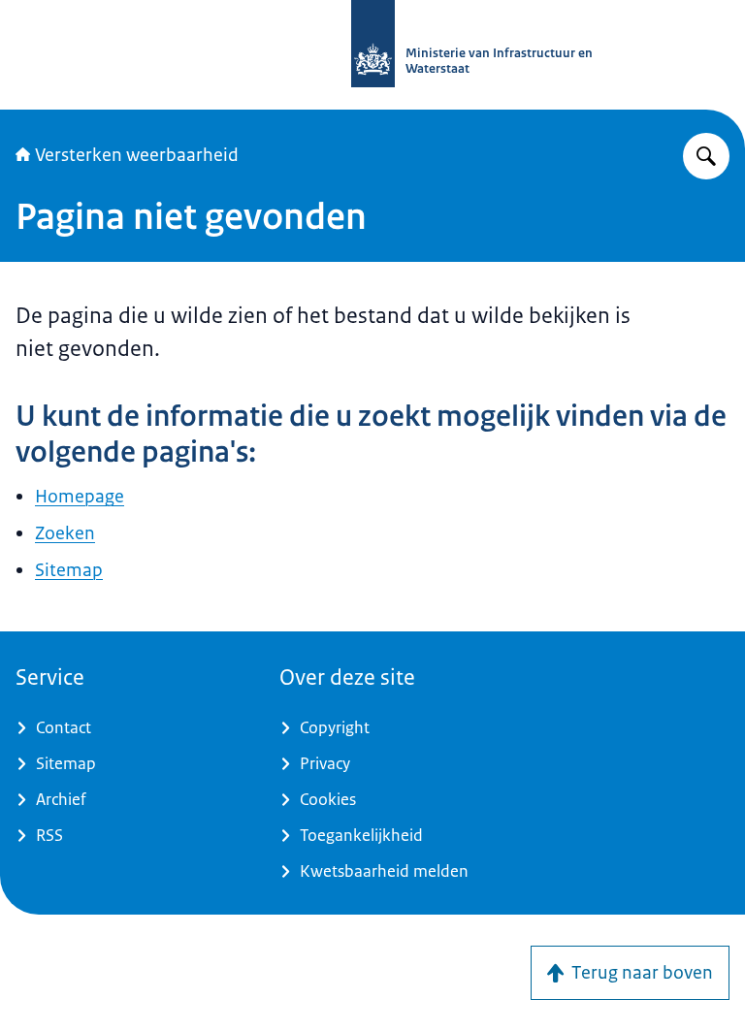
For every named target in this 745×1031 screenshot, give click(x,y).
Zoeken (65, 533)
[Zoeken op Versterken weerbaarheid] (706, 156)
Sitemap (69, 570)
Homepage (79, 496)
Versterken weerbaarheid (137, 155)
